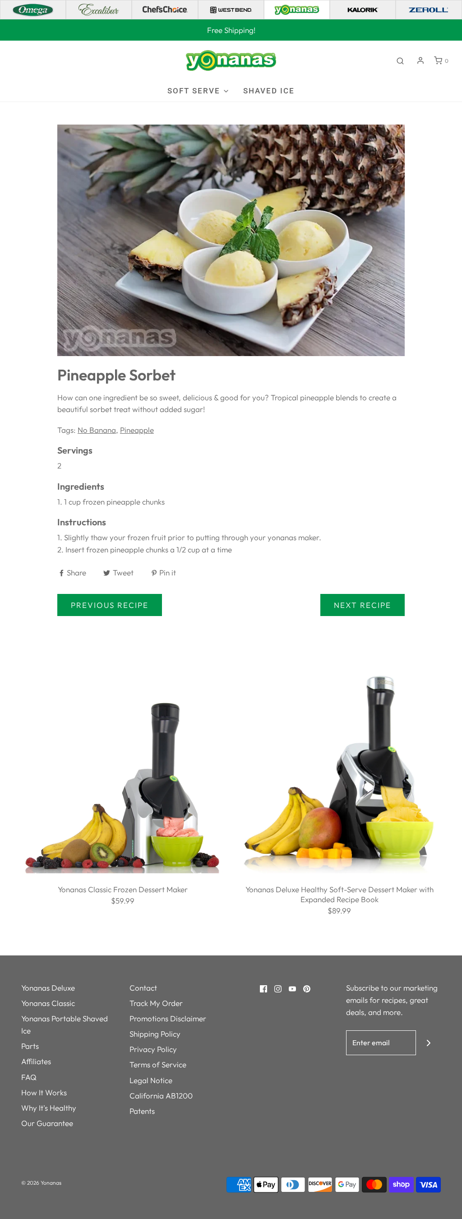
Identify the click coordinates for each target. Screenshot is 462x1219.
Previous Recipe (109, 605)
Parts (30, 1046)
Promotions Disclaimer (167, 1018)
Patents (142, 1111)
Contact (143, 987)
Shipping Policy (154, 1033)
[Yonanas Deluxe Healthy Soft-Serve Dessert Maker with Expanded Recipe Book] (339, 770)
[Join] (428, 1042)
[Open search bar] (400, 60)
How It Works (44, 1092)
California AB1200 (161, 1095)
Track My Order (156, 1003)
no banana (97, 430)
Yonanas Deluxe (48, 987)
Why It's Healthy (48, 1107)
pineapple (137, 430)
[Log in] (420, 60)
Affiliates (36, 1061)
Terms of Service (157, 1064)
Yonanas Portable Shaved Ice (64, 1024)
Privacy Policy (153, 1049)
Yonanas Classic (48, 1003)
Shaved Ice (269, 90)
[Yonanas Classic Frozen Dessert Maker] (122, 770)
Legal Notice (150, 1080)
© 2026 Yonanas (41, 1182)
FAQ (29, 1077)
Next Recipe (362, 605)
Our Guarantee (47, 1123)
